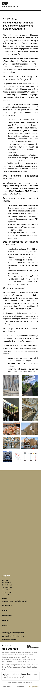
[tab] (20, 575)
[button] (38, 5)
